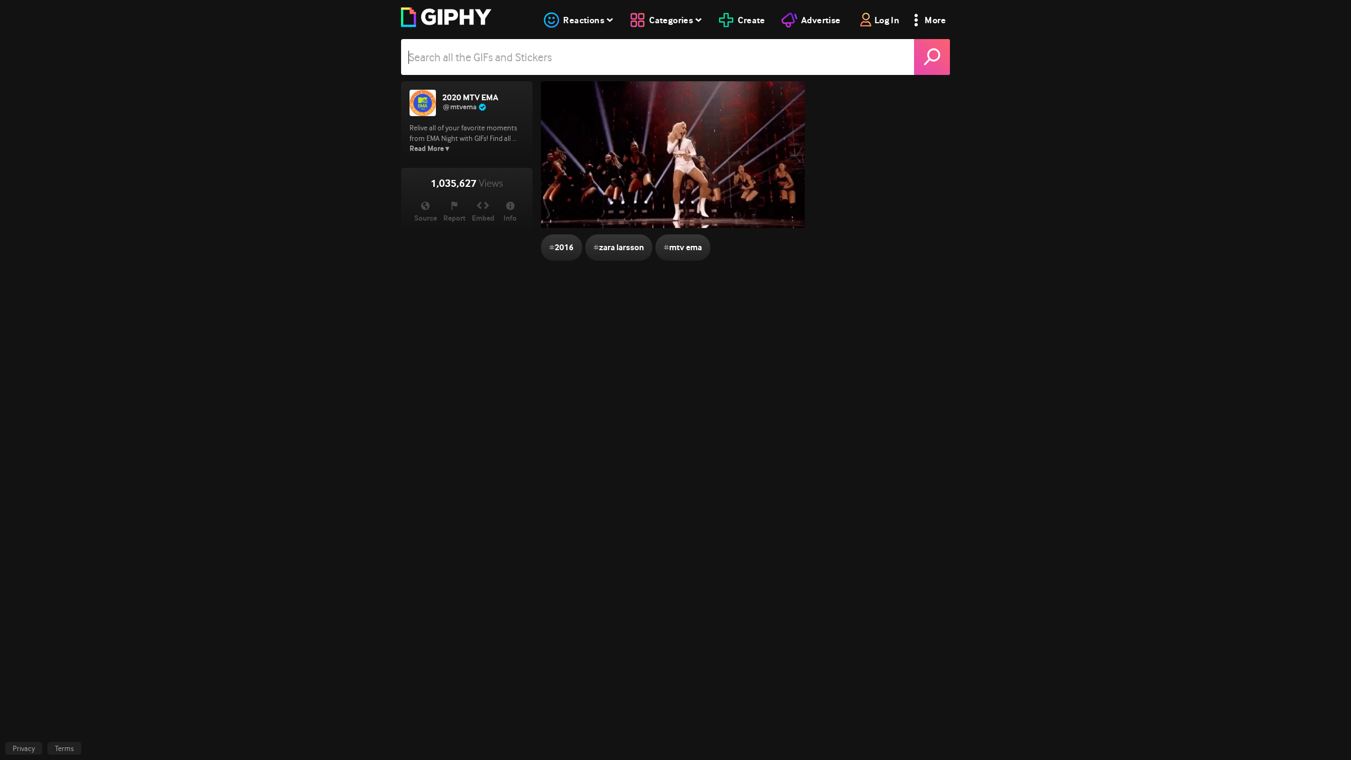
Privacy (24, 748)
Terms (64, 748)
